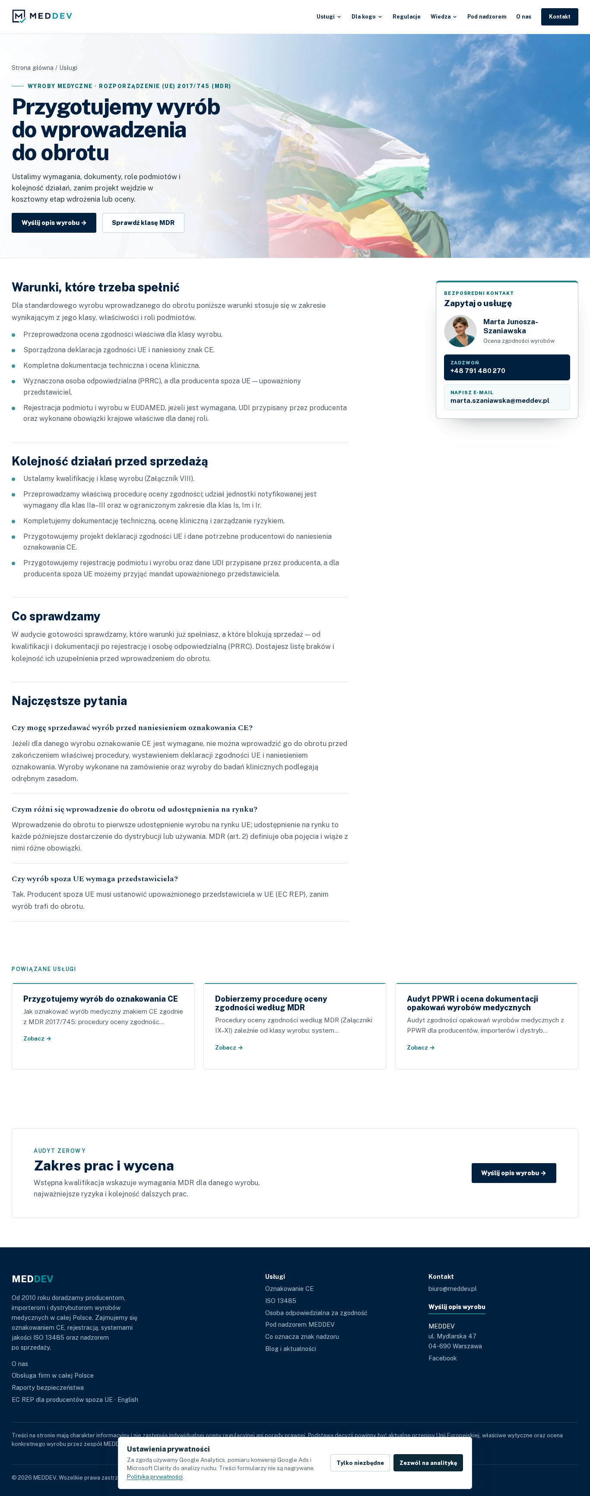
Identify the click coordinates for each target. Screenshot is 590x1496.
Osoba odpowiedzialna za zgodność (316, 1312)
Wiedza (440, 16)
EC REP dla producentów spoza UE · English (75, 1399)
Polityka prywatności (155, 1477)
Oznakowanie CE (289, 1288)
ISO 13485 (280, 1300)
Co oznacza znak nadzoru (302, 1336)
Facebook (442, 1358)
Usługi (326, 16)
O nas (523, 16)
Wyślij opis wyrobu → (54, 222)
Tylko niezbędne (360, 1463)
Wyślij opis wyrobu (456, 1306)
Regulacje (407, 16)
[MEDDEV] (45, 17)
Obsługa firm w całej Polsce (53, 1375)
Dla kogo (364, 16)
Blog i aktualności (290, 1348)
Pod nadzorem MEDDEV (300, 1324)
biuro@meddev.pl (452, 1288)
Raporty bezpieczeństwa (48, 1387)
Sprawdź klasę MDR (143, 222)
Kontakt (560, 16)
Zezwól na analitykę (428, 1463)
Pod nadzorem (486, 16)
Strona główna (33, 67)
